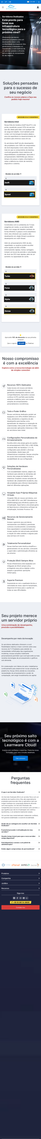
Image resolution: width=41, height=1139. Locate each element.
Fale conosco (20, 758)
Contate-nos (20, 907)
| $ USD (32, 2)
